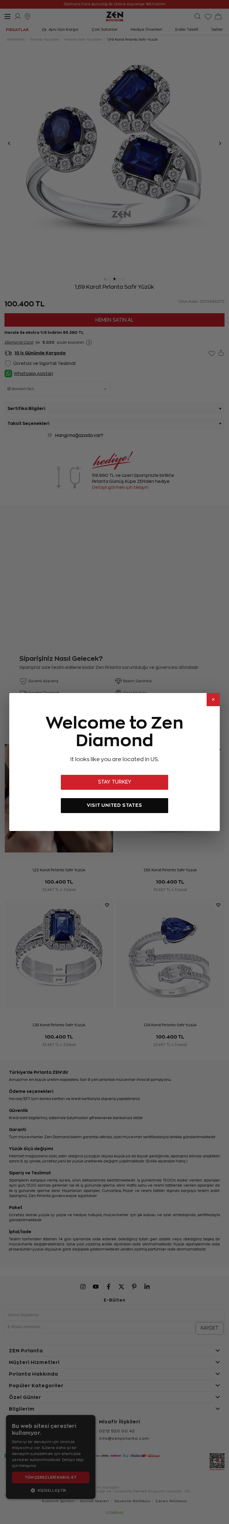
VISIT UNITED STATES (114, 805)
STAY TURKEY (114, 782)
